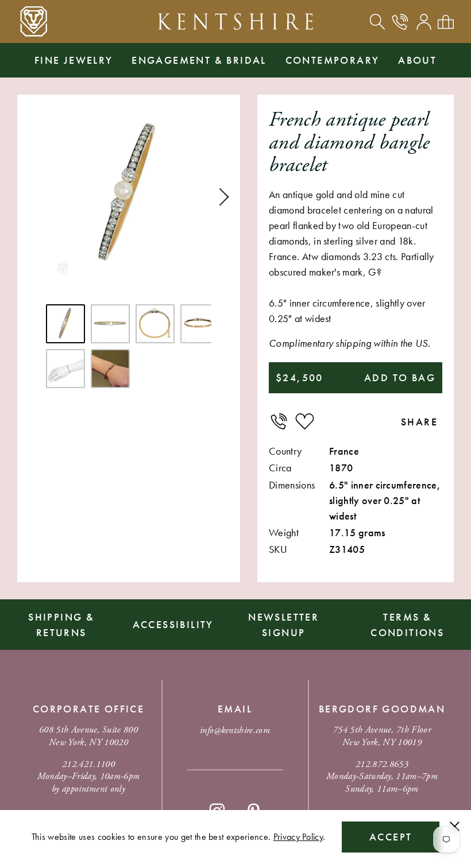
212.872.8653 (382, 764)
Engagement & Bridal (199, 60)
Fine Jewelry (73, 60)
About (417, 60)
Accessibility (173, 624)
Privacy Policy (298, 837)
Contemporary (332, 60)
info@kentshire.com (235, 730)
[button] (220, 197)
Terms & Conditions (407, 624)
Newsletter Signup (283, 624)
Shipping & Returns (61, 624)
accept (390, 836)
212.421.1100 (88, 764)
